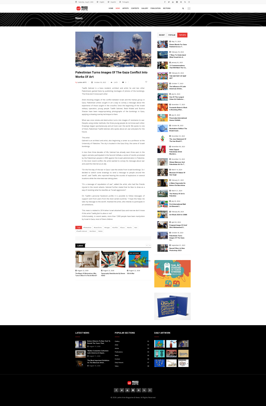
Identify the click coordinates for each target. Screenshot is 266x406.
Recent (162, 35)
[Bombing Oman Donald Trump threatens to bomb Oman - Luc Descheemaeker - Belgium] (183, 344)
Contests (135, 8)
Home (111, 8)
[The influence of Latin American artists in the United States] (162, 86)
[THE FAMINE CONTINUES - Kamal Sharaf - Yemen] (183, 353)
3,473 (116, 82)
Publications (132, 352)
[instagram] (189, 2)
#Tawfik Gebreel (81, 231)
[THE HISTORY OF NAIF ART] (162, 75)
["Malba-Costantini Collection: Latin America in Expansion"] (80, 354)
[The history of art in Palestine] (162, 193)
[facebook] (164, 2)
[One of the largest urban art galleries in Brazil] (162, 96)
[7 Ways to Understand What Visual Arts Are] (162, 54)
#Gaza (122, 227)
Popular (171, 35)
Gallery (144, 8)
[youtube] (172, 2)
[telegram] (177, 2)
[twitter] (168, 2)
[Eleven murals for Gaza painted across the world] (162, 44)
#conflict (115, 227)
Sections (166, 8)
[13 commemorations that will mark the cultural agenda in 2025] (162, 65)
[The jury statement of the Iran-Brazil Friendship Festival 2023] (162, 139)
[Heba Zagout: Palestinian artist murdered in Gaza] (162, 149)
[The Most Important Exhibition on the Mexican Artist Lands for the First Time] (80, 363)
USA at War (130, 273)
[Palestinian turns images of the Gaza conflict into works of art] (162, 235)
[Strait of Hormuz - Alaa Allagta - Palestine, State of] (171, 344)
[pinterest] (181, 2)
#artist (100, 231)
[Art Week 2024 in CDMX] (162, 214)
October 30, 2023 (100, 82)
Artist (132, 345)
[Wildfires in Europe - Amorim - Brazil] (159, 363)
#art (135, 227)
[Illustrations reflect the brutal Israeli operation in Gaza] (162, 128)
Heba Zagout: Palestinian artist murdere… (175, 152)
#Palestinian (87, 227)
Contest (132, 359)
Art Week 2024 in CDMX (178, 215)
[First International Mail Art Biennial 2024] (162, 204)
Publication (156, 8)
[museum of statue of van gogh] (162, 172)
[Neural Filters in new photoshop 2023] (162, 248)
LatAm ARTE (82, 82)
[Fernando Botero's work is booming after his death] (162, 107)
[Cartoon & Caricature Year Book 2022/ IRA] (172, 306)
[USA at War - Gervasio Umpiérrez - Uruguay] (159, 344)
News (118, 8)
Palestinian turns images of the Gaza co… (176, 238)
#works (129, 227)
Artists (125, 8)
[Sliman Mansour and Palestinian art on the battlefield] (162, 162)
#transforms (98, 227)
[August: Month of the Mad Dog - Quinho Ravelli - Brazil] (183, 363)
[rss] (185, 2)
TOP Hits (182, 35)
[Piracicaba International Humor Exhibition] (162, 117)
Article (132, 348)
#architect (93, 231)
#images (107, 227)
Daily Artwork (132, 362)
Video (132, 366)
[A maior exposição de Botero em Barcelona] (162, 183)
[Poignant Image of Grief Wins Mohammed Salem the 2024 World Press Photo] (162, 225)
